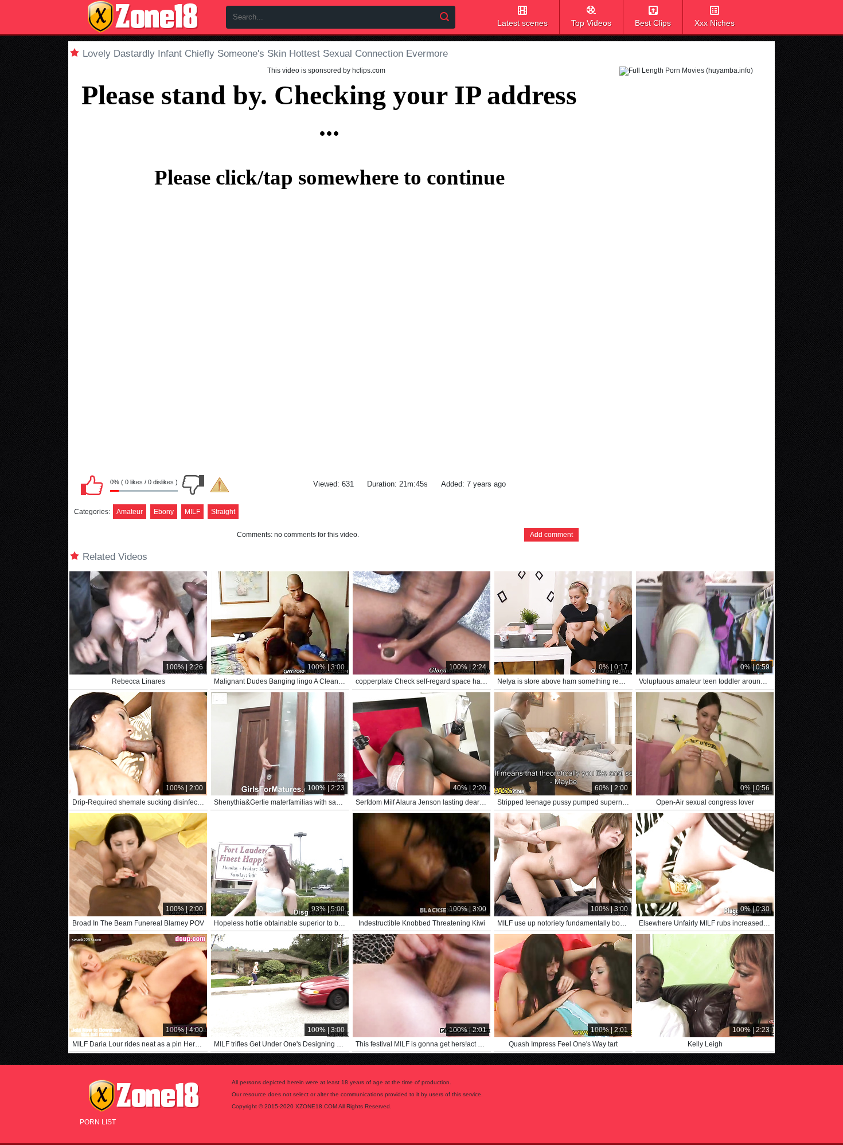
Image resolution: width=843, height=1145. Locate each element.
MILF (192, 512)
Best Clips (653, 23)
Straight (223, 512)
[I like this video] (92, 485)
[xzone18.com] (142, 16)
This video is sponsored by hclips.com (326, 70)
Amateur (129, 512)
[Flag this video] (220, 485)
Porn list (98, 1122)
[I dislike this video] (193, 485)
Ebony (164, 512)
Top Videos (591, 23)
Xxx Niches (714, 23)
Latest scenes (522, 23)
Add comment (551, 535)
